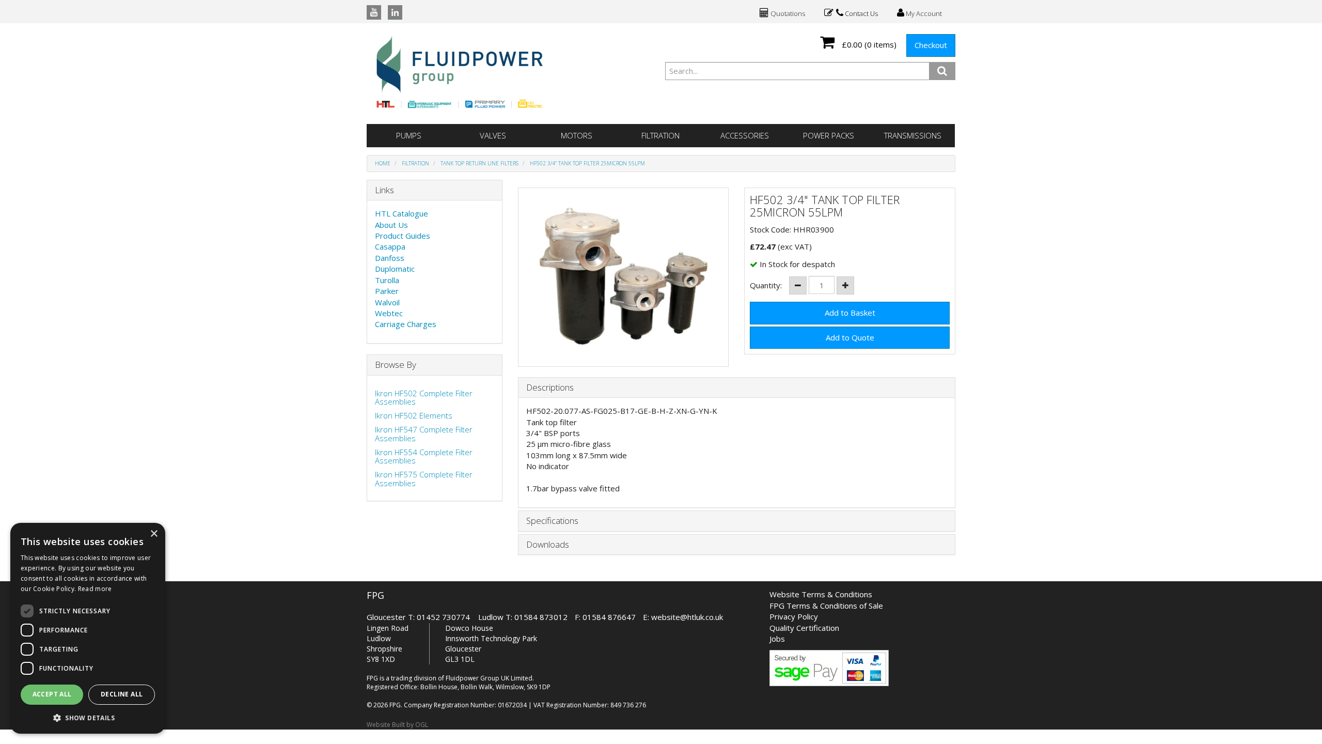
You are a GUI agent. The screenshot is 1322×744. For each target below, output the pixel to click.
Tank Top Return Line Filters (479, 163)
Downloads (547, 545)
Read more (95, 588)
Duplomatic (395, 269)
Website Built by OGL (397, 724)
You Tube (374, 12)
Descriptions (550, 388)
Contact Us (860, 13)
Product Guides (402, 235)
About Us (391, 225)
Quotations (787, 13)
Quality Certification (804, 628)
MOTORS (576, 135)
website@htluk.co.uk (687, 617)
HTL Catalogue (401, 213)
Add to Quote (850, 337)
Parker (387, 291)
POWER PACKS (828, 135)
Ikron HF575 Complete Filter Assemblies (424, 478)
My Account (923, 13)
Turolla (387, 280)
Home (382, 163)
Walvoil (387, 302)
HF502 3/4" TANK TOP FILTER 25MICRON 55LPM (587, 163)
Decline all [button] (122, 694)
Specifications (552, 521)
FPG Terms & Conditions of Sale (826, 605)
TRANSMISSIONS (912, 135)
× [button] (154, 534)
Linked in (395, 12)
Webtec (389, 313)
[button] (88, 717)
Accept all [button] (52, 694)
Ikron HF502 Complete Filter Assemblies (424, 397)
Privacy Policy (793, 616)
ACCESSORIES (744, 135)
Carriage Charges (405, 324)
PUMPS (408, 135)
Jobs (777, 638)
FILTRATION (660, 135)
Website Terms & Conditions (820, 594)
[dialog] (87, 628)
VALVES (493, 135)
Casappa (390, 246)
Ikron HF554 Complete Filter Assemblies (424, 456)
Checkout (931, 45)
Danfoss (389, 258)
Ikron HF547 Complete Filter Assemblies (424, 433)
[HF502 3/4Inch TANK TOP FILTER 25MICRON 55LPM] (623, 277)
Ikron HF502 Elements (413, 415)
